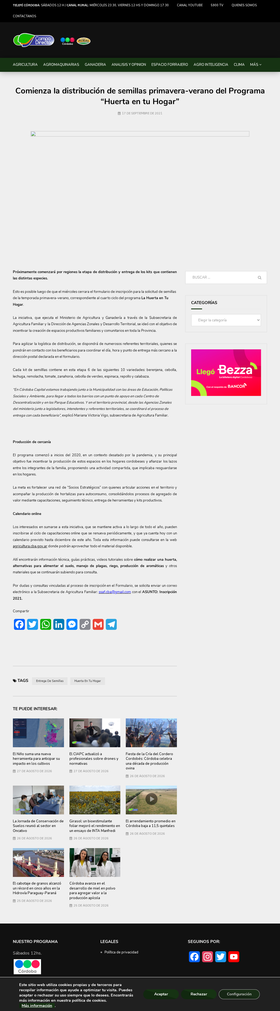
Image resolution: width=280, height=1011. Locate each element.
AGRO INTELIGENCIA (211, 64)
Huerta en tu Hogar (87, 681)
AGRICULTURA (25, 64)
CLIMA (239, 64)
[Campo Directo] (52, 40)
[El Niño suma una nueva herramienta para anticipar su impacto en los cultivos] (38, 732)
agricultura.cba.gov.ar (30, 546)
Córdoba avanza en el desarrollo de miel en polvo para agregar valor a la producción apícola (92, 890)
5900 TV (217, 5)
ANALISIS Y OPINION (129, 64)
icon (95, 732)
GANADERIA (95, 64)
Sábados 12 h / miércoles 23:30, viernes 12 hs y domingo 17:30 (91, 5)
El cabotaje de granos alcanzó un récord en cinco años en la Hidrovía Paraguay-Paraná (37, 888)
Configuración (239, 994)
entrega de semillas (49, 681)
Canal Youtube (190, 5)
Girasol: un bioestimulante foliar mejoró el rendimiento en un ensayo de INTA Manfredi (94, 826)
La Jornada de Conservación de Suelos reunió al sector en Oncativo (38, 826)
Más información (37, 1005)
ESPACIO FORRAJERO (169, 64)
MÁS (254, 64)
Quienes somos (244, 5)
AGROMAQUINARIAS (61, 64)
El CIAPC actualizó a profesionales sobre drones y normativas (93, 759)
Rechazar (199, 994)
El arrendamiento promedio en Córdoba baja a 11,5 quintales (151, 824)
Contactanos (24, 16)
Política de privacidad (121, 952)
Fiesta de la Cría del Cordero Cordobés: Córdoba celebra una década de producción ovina (149, 761)
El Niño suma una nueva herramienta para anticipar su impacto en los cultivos (36, 759)
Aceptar (161, 994)
